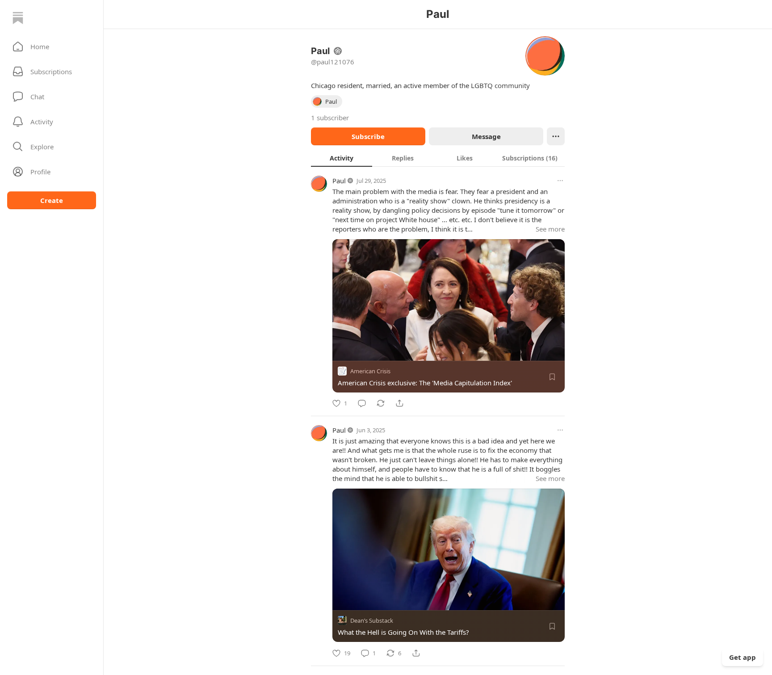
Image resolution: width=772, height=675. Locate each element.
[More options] (560, 180)
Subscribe (368, 136)
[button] (51, 46)
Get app (742, 657)
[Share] (399, 403)
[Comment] (361, 403)
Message (486, 136)
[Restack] (380, 403)
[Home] (18, 18)
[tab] (341, 158)
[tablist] (438, 158)
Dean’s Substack (371, 621)
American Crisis (370, 371)
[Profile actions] (556, 136)
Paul (339, 180)
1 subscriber (330, 117)
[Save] (552, 377)
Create (51, 200)
